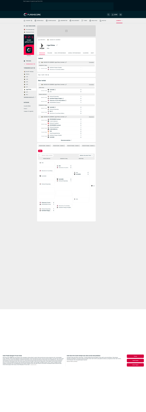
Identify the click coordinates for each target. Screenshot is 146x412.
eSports (42, 39)
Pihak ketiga (33, 364)
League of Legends (54, 39)
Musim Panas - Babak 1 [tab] (73, 145)
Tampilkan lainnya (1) (29, 97)
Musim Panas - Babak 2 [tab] (88, 145)
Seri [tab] (40, 151)
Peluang (49, 53)
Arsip (92, 53)
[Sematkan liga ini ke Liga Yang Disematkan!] (56, 45)
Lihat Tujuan (135, 364)
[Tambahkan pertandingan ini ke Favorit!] (39, 68)
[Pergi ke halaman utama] (35, 14)
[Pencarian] (108, 14)
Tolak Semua (135, 360)
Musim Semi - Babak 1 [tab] (44, 145)
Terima (135, 356)
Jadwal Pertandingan (74, 53)
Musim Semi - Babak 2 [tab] (59, 145)
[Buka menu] (120, 14)
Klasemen (85, 53)
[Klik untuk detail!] (66, 68)
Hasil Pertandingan (60, 53)
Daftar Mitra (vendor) (72, 361)
